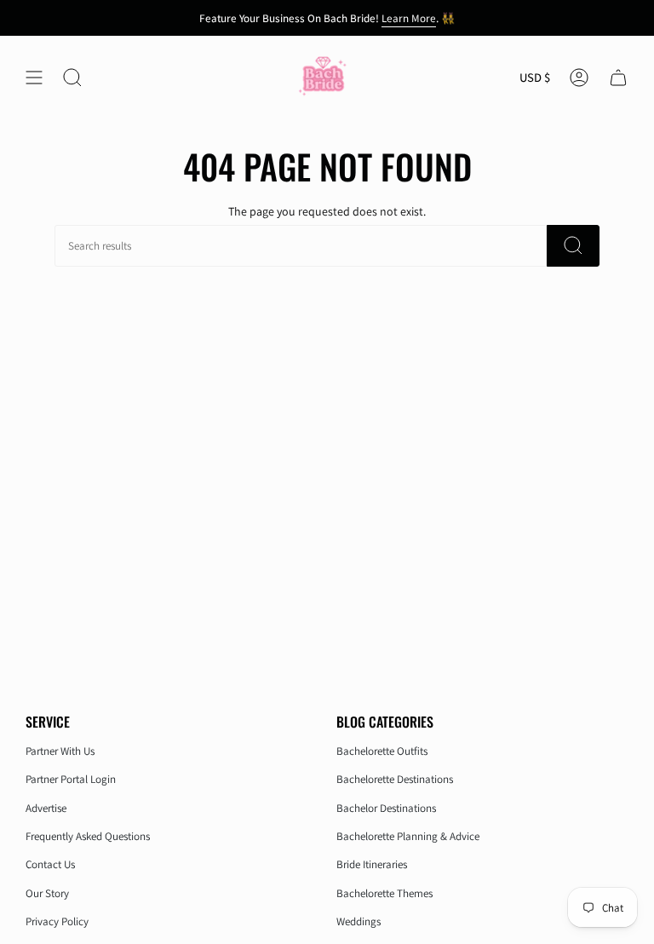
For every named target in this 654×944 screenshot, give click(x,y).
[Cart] (618, 78)
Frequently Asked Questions (88, 836)
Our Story (47, 893)
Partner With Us (60, 751)
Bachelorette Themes (384, 893)
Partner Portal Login (71, 779)
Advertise (46, 808)
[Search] (573, 246)
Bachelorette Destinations (394, 779)
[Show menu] (34, 78)
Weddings (358, 921)
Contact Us (50, 864)
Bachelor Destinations (386, 808)
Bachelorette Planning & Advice (407, 836)
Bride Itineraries (371, 864)
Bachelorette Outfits (381, 751)
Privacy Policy (57, 921)
